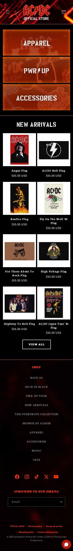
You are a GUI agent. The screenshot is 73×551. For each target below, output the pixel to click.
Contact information (48, 532)
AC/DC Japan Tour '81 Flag (54, 325)
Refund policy (35, 526)
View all (37, 344)
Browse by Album (36, 423)
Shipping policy (26, 532)
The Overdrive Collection (36, 414)
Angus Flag (19, 170)
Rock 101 (36, 377)
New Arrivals (36, 405)
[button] (8, 12)
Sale (36, 459)
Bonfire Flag (19, 219)
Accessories (36, 441)
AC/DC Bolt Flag (53, 170)
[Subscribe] (60, 501)
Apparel (36, 432)
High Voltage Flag (54, 271)
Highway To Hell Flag (19, 324)
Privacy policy (17, 526)
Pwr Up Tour (36, 396)
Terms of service (54, 526)
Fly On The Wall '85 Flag (54, 221)
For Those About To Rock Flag (19, 273)
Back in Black (36, 387)
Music (36, 450)
